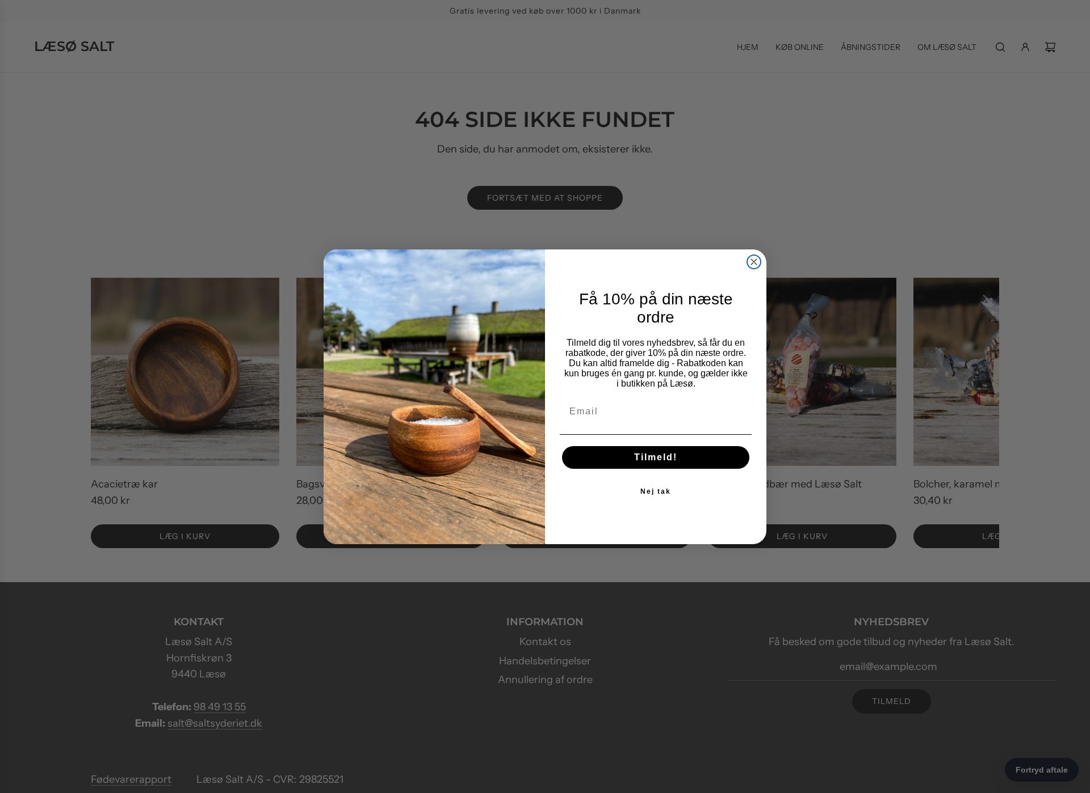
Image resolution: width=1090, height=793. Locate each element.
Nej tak (655, 491)
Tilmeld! (655, 457)
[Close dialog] (754, 262)
